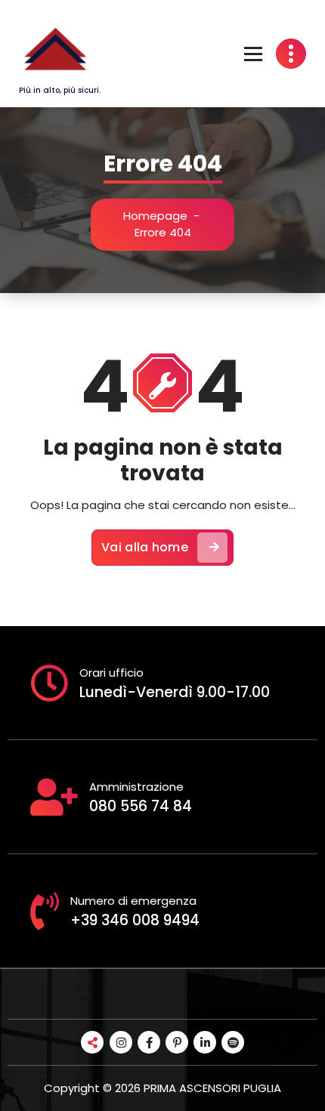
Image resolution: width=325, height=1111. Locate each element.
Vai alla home (144, 547)
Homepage (155, 216)
